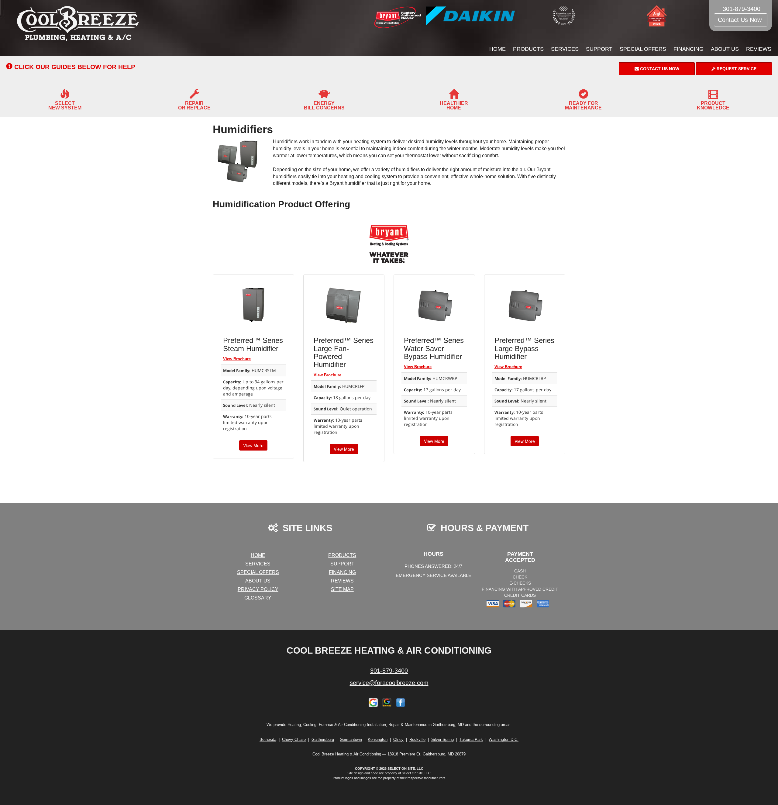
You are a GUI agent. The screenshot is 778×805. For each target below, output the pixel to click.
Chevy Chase (294, 739)
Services (565, 49)
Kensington (377, 739)
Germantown (351, 739)
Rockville (417, 739)
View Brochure (237, 359)
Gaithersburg (323, 739)
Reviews (758, 49)
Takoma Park (471, 739)
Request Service (735, 68)
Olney (398, 739)
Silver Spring (442, 739)
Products (528, 49)
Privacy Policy (258, 589)
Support (599, 49)
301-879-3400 (389, 670)
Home (497, 49)
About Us (725, 49)
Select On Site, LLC (405, 768)
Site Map (342, 589)
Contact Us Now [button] (740, 19)
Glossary (257, 597)
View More (253, 445)
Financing (688, 49)
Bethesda (268, 739)
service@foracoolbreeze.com (389, 682)
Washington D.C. (503, 739)
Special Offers (643, 49)
